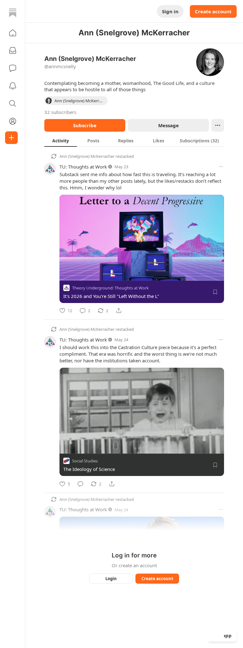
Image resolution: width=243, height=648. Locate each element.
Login (111, 578)
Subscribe (85, 125)
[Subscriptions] (12, 50)
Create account (213, 11)
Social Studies (85, 461)
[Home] (12, 12)
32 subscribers (60, 112)
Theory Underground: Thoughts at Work (110, 288)
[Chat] (12, 68)
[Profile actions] (217, 125)
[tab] (60, 140)
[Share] (118, 311)
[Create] (11, 137)
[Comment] (80, 484)
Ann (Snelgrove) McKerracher (87, 156)
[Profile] (12, 121)
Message (168, 125)
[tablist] (134, 140)
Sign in (170, 11)
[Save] (215, 292)
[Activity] (12, 85)
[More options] (221, 167)
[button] (12, 32)
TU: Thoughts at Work (83, 166)
